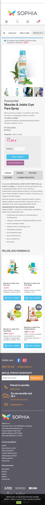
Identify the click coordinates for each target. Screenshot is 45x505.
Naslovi (4, 474)
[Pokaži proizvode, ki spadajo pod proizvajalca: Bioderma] (20, 488)
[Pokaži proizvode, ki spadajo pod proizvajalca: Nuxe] (8, 494)
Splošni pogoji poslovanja (9, 456)
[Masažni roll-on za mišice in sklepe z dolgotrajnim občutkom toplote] (12, 313)
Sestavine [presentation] (8, 178)
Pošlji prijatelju (11, 127)
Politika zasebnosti (7, 458)
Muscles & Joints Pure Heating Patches (32, 328)
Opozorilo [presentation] (33, 173)
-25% (38, 307)
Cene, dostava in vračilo (9, 448)
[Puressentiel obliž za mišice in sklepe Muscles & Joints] (33, 313)
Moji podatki (5, 469)
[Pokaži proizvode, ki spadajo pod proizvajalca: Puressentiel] (20, 494)
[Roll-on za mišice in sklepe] (33, 265)
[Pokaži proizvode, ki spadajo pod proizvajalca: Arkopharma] (8, 488)
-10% (18, 307)
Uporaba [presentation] (20, 173)
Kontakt (4, 445)
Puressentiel (11, 101)
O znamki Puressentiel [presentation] (25, 178)
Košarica (4, 477)
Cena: (8, 138)
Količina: (9, 149)
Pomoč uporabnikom (8, 450)
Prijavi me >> (36, 378)
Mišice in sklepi (17, 134)
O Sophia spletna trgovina (9, 453)
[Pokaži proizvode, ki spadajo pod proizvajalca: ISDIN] (33, 488)
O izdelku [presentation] (7, 173)
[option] (6, 92)
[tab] (7, 173)
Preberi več (26, 502)
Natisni (8, 130)
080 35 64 (15, 389)
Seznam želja (6, 479)
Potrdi (19, 502)
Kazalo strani (5, 461)
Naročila (4, 472)
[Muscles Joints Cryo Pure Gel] (12, 265)
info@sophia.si (24, 366)
